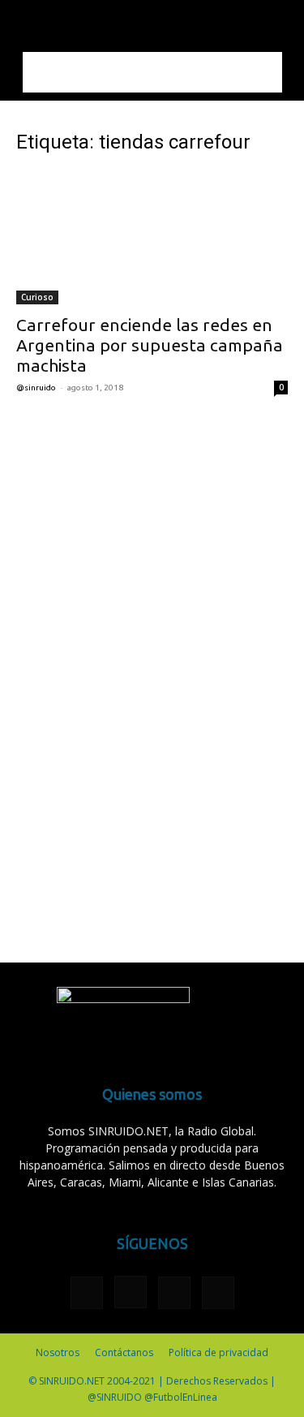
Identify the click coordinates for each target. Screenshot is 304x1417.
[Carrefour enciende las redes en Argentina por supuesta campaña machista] (152, 237)
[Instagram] (130, 1292)
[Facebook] (87, 1293)
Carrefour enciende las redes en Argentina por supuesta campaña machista (149, 345)
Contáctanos (124, 1352)
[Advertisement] (152, 72)
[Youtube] (218, 1293)
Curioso (37, 297)
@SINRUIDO (36, 387)
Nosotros (57, 1352)
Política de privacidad (218, 1352)
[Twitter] (174, 1293)
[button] (28, 22)
